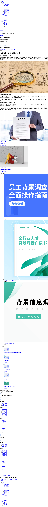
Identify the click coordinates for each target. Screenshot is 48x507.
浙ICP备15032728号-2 (3, 479)
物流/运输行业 (6, 10)
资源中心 (3, 14)
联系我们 (5, 24)
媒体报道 (5, 23)
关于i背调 (5, 22)
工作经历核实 (4, 404)
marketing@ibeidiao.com (5, 399)
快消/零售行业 (6, 9)
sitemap (1, 475)
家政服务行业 (6, 12)
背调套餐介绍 (4, 405)
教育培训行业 (6, 11)
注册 (6, 28)
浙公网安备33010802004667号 (13, 479)
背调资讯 (5, 15)
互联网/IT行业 (6, 4)
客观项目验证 (4, 403)
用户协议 (4, 475)
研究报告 (5, 20)
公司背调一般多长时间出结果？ (13, 49)
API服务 (3, 13)
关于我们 (3, 21)
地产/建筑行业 (4, 412)
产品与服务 (4, 2)
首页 (3, 1)
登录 (1, 28)
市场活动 (5, 19)
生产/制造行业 (4, 411)
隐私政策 (8, 475)
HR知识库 (4, 421)
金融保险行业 (6, 5)
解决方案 (3, 3)
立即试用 (3, 28)
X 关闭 (1, 480)
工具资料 (3, 422)
